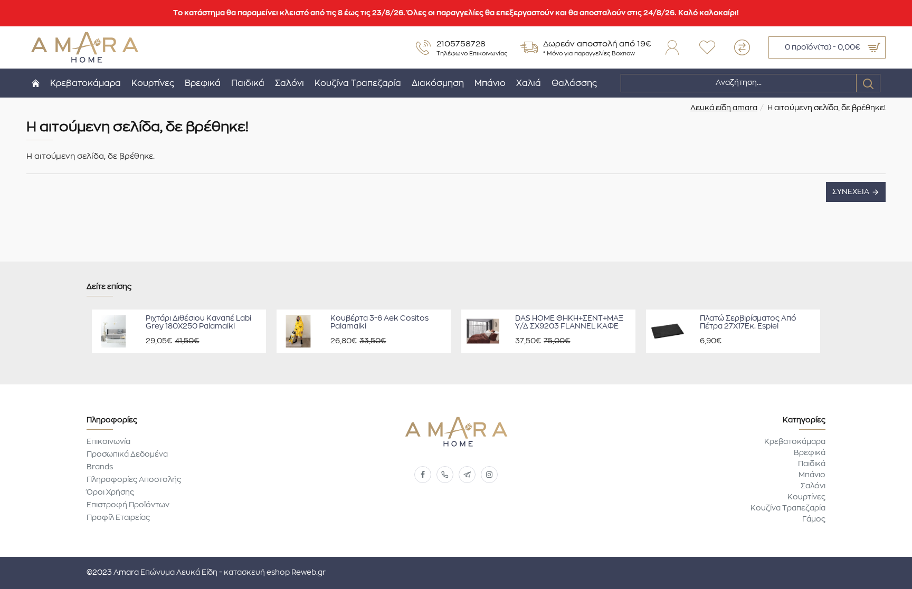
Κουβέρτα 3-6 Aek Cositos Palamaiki (379, 322)
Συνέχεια (850, 192)
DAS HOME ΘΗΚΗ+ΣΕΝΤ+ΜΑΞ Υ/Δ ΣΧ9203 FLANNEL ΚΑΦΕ (569, 322)
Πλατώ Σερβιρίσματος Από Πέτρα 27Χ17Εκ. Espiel (748, 322)
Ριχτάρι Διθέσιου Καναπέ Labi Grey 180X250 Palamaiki (198, 322)
